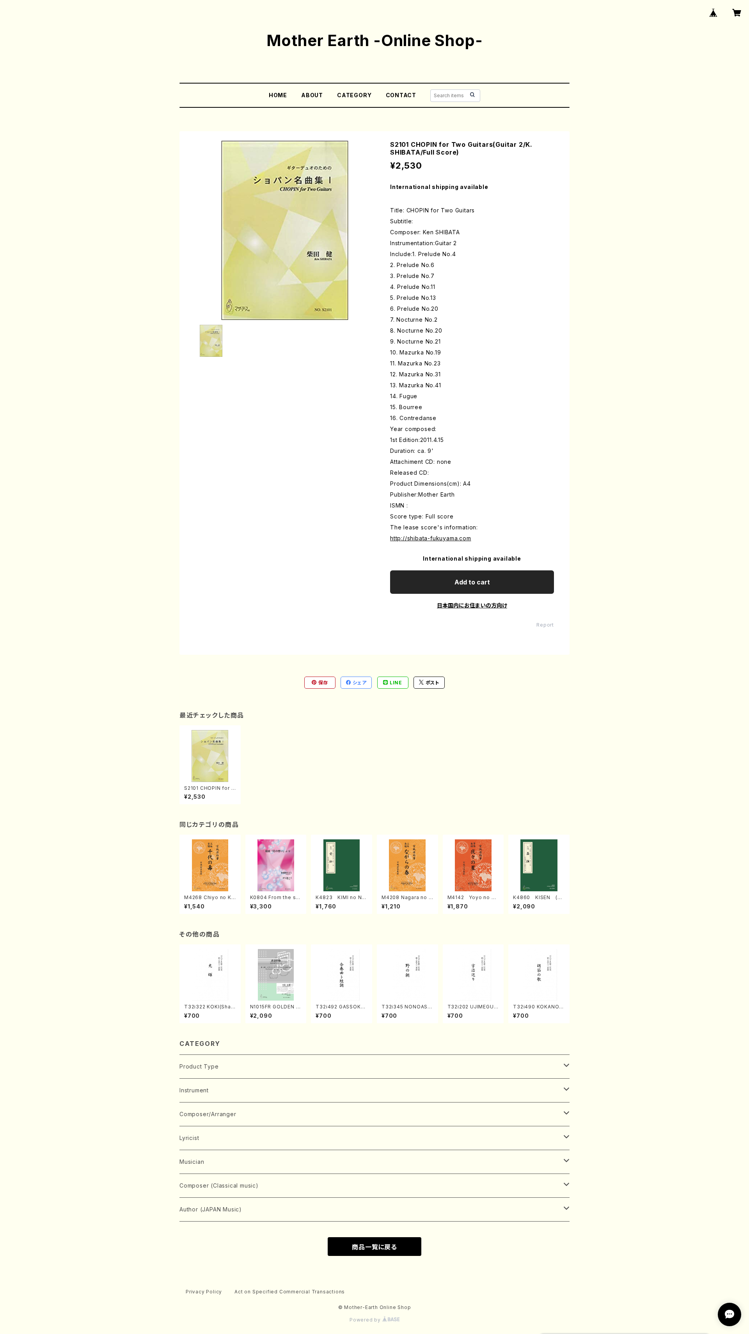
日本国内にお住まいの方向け (472, 605)
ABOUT (312, 95)
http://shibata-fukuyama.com (430, 538)
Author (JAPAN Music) (210, 1209)
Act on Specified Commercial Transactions (289, 1292)
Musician (191, 1161)
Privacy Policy (204, 1292)
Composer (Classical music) (219, 1185)
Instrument (194, 1090)
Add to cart (472, 582)
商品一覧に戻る (374, 1247)
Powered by (366, 1320)
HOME (278, 95)
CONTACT (401, 95)
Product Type (199, 1066)
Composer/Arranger (207, 1114)
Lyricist (189, 1138)
